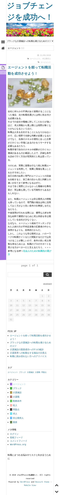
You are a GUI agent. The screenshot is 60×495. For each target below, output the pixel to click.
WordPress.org (18, 444)
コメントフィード (18, 441)
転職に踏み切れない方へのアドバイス (28, 356)
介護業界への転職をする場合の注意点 (28, 353)
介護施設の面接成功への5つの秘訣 (27, 349)
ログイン (14, 434)
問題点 (43, 372)
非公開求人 (46, 59)
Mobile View (30, 485)
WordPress (25, 482)
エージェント (35, 59)
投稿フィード (16, 437)
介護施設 (30, 372)
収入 (15, 405)
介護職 (37, 372)
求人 (15, 413)
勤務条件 (17, 401)
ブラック (22, 372)
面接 (15, 422)
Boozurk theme (42, 482)
